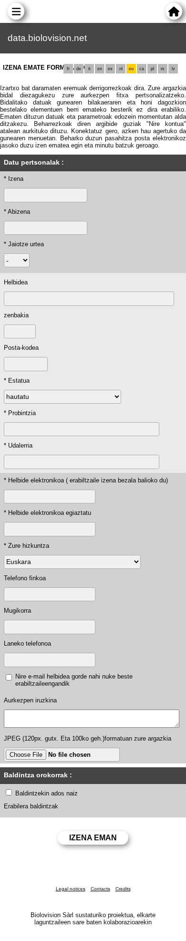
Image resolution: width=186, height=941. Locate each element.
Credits (123, 888)
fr (68, 68)
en (99, 68)
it (89, 68)
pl (152, 68)
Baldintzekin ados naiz (46, 793)
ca (141, 68)
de (78, 68)
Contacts (100, 888)
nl (121, 68)
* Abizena (17, 211)
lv (173, 68)
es (110, 68)
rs (163, 68)
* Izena (13, 178)
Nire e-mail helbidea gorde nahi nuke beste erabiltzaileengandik (74, 680)
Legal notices (70, 888)
